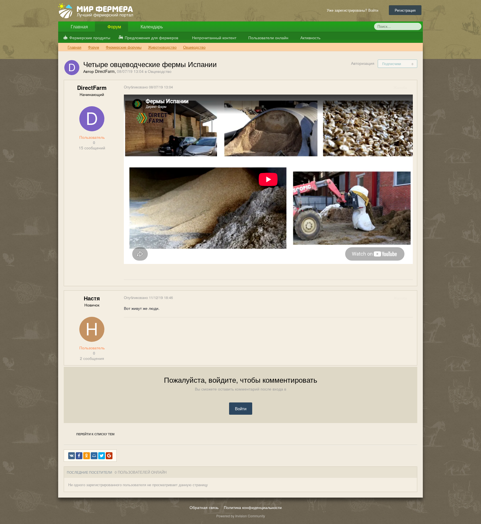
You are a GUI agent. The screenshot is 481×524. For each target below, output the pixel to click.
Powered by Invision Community (240, 515)
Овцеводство (159, 71)
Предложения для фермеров (151, 37)
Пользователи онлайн (267, 37)
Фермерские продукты (89, 37)
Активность (309, 37)
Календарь (151, 26)
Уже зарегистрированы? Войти (354, 10)
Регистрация (405, 10)
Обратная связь (204, 507)
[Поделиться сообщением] (412, 87)
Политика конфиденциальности (253, 507)
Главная (79, 26)
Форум (113, 26)
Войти (240, 408)
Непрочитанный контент (214, 37)
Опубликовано (148, 87)
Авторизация (362, 63)
